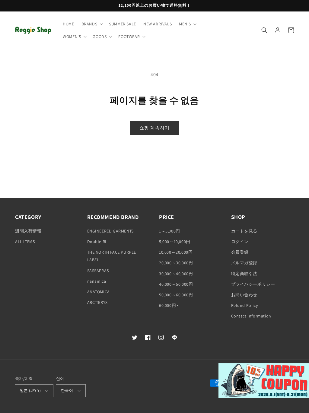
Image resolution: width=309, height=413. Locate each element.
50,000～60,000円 (176, 295)
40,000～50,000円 (176, 284)
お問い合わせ (244, 295)
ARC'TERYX (97, 302)
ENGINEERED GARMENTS (110, 231)
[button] (92, 24)
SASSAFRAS (98, 270)
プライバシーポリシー (253, 284)
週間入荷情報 (28, 231)
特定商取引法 (244, 273)
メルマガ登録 (244, 262)
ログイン (240, 241)
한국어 (67, 390)
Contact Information (251, 316)
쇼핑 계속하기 (154, 128)
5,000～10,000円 (174, 241)
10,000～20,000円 (176, 252)
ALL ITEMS (25, 241)
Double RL (97, 241)
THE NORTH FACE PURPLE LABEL (111, 255)
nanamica (96, 281)
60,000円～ (169, 305)
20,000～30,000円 (176, 262)
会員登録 (240, 252)
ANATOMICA (98, 291)
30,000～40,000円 (176, 273)
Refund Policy (244, 305)
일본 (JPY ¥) (30, 390)
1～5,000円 (169, 231)
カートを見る (244, 231)
